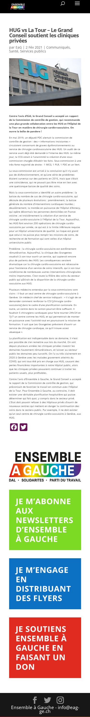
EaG (19, 47)
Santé (13, 51)
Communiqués (58, 47)
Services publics (33, 51)
